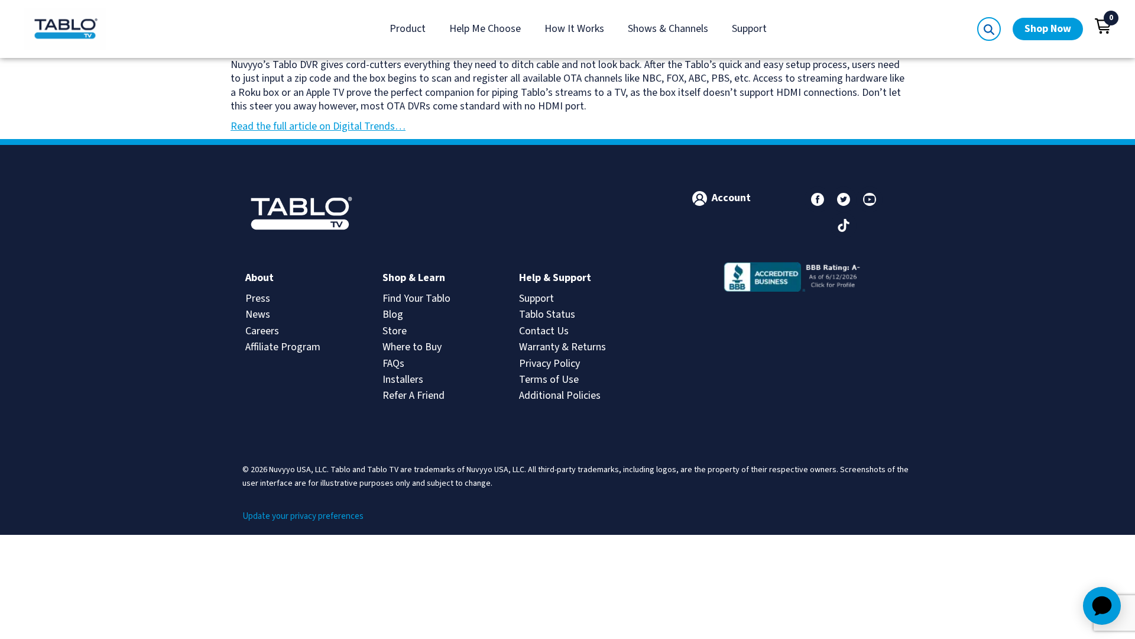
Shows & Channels (668, 28)
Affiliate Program (282, 347)
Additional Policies (560, 395)
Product (408, 28)
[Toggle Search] (989, 29)
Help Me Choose (485, 28)
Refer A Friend (413, 395)
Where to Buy (412, 347)
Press (257, 298)
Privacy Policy (549, 363)
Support (749, 28)
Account (731, 198)
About (259, 277)
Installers (402, 379)
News (257, 314)
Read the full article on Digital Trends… (318, 126)
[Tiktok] (844, 225)
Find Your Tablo (416, 298)
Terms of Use (549, 379)
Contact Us (544, 331)
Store (394, 331)
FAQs (393, 363)
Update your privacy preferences (303, 516)
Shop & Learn (413, 277)
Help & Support (555, 277)
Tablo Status (547, 314)
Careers (262, 331)
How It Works (574, 28)
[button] (1103, 26)
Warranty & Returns (562, 347)
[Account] (699, 198)
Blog (392, 314)
